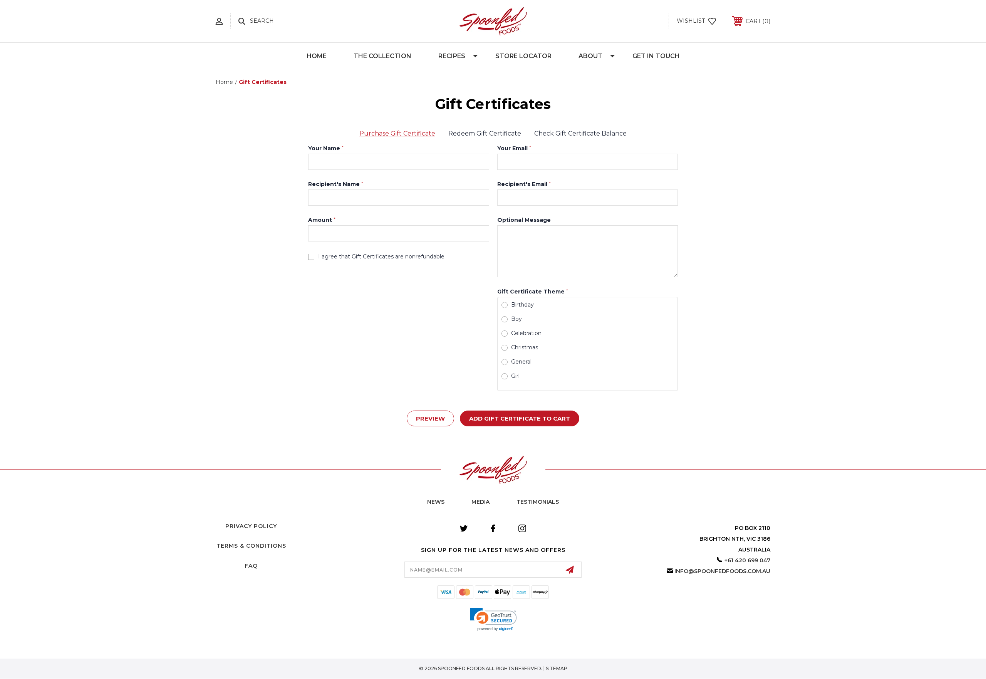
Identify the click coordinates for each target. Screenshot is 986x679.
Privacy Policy (251, 526)
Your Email (514, 148)
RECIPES (451, 56)
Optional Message (524, 220)
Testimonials (537, 501)
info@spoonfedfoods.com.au (722, 571)
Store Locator (523, 56)
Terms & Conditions (251, 545)
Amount (321, 220)
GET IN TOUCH (656, 56)
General (521, 361)
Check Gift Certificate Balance (580, 133)
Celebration (526, 333)
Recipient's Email (524, 184)
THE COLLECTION (382, 56)
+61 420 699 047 (747, 560)
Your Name (326, 148)
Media (480, 501)
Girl (515, 376)
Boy (516, 319)
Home (317, 56)
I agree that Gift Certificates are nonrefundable (381, 256)
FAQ (251, 565)
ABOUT (590, 56)
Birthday (522, 304)
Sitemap (556, 668)
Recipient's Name (335, 184)
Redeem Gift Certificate (484, 133)
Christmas (524, 347)
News (435, 501)
